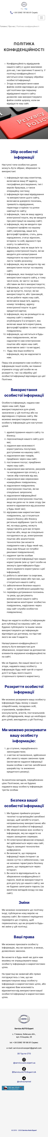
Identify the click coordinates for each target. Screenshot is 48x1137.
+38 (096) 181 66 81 (22, 12)
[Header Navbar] (41, 17)
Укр (25, 9)
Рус (22, 9)
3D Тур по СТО (24, 1053)
